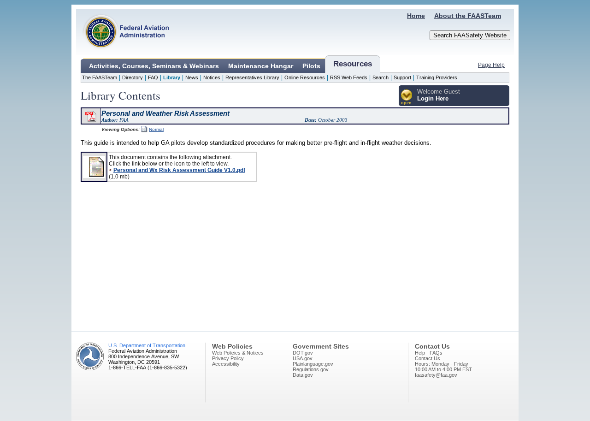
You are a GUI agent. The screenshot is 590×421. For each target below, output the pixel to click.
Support (402, 77)
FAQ (153, 77)
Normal (156, 129)
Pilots (311, 66)
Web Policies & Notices (238, 353)
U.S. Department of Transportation (146, 345)
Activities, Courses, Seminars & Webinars (154, 66)
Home (416, 15)
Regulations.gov (311, 369)
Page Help (491, 65)
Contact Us (427, 358)
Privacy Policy (228, 358)
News (191, 77)
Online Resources (304, 77)
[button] (407, 97)
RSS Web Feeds (348, 77)
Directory (132, 77)
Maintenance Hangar (260, 66)
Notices (211, 77)
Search (380, 77)
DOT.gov (303, 353)
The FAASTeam (99, 77)
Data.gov (303, 375)
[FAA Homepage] (122, 53)
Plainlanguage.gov (313, 364)
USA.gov (303, 358)
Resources (352, 63)
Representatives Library (252, 77)
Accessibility (226, 364)
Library (171, 77)
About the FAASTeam (467, 15)
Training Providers (436, 77)
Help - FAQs (428, 353)
